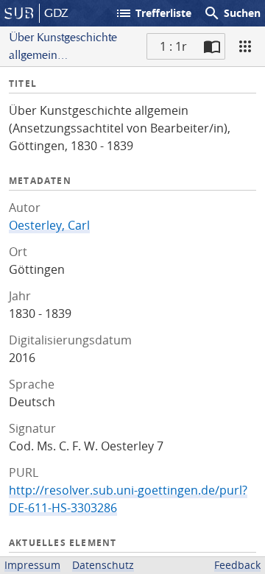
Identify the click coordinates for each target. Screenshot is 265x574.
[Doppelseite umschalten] (212, 46)
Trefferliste (153, 13)
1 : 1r (173, 46)
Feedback (237, 565)
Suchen (232, 13)
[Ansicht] (245, 46)
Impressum (32, 565)
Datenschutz (103, 565)
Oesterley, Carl (49, 225)
